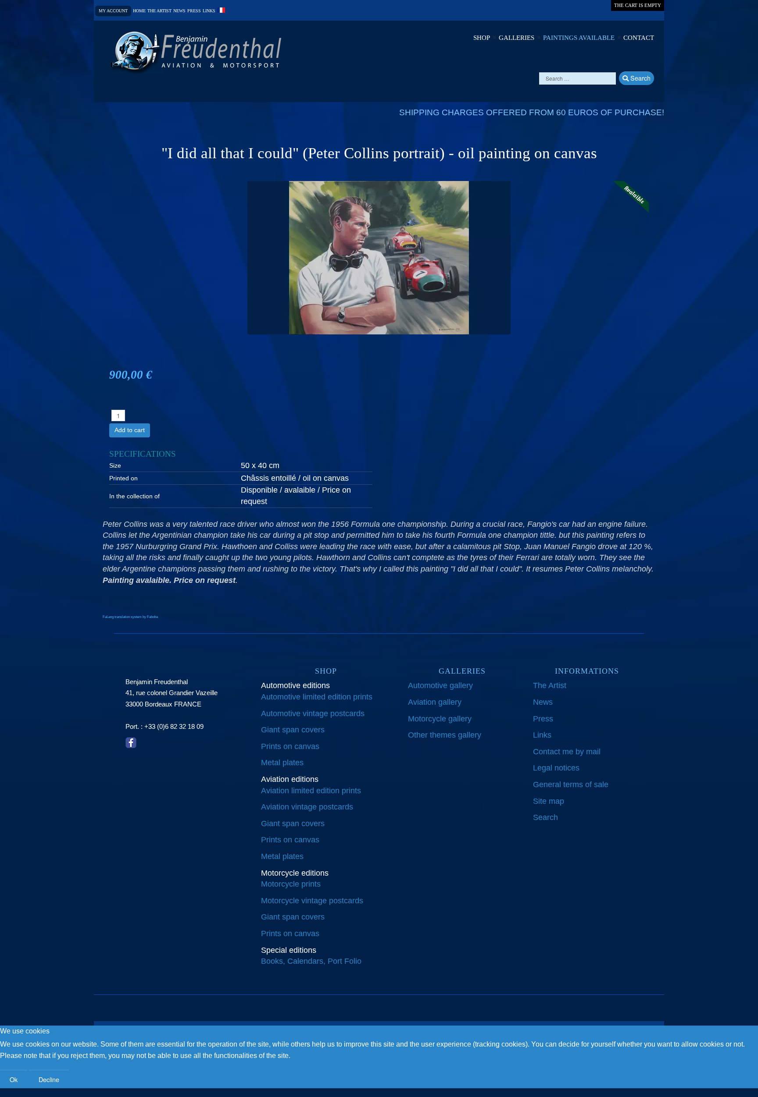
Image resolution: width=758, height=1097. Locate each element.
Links (209, 11)
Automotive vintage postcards (313, 713)
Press (194, 11)
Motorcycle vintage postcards (312, 900)
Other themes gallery (444, 735)
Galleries (516, 37)
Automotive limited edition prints (316, 696)
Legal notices (556, 767)
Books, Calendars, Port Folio (311, 961)
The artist (159, 11)
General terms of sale (570, 784)
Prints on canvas (290, 746)
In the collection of (134, 496)
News (179, 11)
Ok (14, 1079)
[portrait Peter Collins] (379, 257)
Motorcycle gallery (440, 718)
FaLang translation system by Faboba (130, 617)
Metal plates (282, 762)
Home (139, 11)
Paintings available (579, 37)
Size (115, 465)
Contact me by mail (567, 751)
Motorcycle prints (291, 884)
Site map (548, 801)
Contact (638, 37)
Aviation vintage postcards (307, 806)
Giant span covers (293, 729)
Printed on (123, 478)
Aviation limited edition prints (311, 790)
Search (640, 77)
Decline (49, 1079)
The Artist (549, 685)
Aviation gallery (434, 702)
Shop (481, 37)
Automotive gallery (440, 685)
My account (113, 10)
